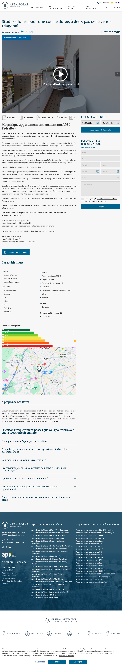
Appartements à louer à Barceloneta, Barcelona (50, 533)
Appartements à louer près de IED (89, 563)
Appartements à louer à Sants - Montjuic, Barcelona (51, 582)
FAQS (107, 7)
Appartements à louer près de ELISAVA (91, 565)
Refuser (57, 662)
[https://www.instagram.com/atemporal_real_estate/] (3, 547)
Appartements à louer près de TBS (89, 544)
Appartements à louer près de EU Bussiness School (95, 574)
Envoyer (101, 207)
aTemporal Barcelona (14, 562)
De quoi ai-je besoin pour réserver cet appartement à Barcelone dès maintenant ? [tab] (35, 450)
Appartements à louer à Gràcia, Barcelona (47, 538)
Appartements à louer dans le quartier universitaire (51, 592)
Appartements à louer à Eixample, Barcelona (48, 535)
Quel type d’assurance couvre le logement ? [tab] (25, 478)
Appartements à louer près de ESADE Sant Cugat (95, 533)
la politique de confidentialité (107, 199)
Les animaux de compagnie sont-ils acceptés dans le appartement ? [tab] (30, 488)
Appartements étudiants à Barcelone (97, 524)
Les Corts (15, 32)
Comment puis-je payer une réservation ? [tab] (24, 460)
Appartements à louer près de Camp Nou (91, 582)
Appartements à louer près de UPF (89, 549)
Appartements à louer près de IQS (89, 560)
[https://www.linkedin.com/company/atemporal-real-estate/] (9, 547)
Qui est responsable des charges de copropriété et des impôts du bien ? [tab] (36, 498)
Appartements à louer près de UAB (89, 557)
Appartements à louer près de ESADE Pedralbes (94, 530)
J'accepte (78, 662)
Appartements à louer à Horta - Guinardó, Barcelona (52, 546)
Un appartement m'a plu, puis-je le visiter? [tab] (24, 441)
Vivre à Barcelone (91, 7)
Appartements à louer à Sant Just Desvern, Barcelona (48, 575)
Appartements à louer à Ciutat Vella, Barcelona (49, 530)
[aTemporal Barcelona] (15, 525)
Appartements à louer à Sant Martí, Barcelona (49, 579)
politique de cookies (66, 656)
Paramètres (40, 662)
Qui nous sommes (71, 7)
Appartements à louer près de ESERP (90, 571)
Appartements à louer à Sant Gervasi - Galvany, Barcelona (50, 570)
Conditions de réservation (17, 252)
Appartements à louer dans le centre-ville (47, 589)
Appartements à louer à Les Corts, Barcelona (49, 548)
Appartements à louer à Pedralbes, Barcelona (49, 556)
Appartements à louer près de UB (89, 555)
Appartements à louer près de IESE (89, 535)
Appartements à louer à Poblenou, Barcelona (49, 559)
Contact (116, 7)
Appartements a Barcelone (47, 524)
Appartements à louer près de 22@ (89, 579)
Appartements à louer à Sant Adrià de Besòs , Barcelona (49, 563)
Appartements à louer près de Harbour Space (93, 576)
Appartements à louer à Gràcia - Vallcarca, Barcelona (47, 542)
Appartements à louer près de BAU (89, 568)
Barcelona (6, 32)
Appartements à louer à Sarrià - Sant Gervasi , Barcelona (49, 585)
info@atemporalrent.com (14, 542)
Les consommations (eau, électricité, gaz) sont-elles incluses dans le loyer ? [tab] (34, 469)
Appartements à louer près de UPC (89, 546)
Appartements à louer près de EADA (90, 538)
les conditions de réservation (96, 201)
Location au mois (8, 578)
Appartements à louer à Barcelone (44, 597)
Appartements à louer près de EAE (89, 541)
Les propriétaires (55, 7)
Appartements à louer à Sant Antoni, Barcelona (49, 566)
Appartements (38, 7)
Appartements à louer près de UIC (89, 552)
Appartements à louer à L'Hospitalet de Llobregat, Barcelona (51, 552)
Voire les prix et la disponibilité (100, 130)
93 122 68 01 (104, 3)
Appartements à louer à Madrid (43, 595)
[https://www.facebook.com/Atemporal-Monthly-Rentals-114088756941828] (6, 547)
